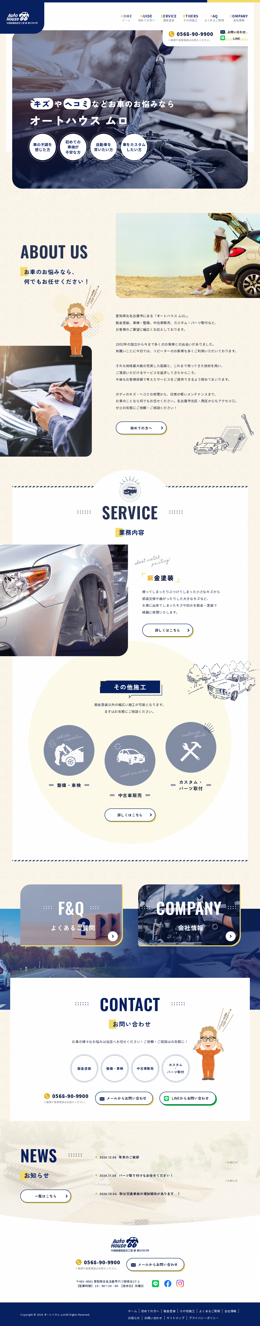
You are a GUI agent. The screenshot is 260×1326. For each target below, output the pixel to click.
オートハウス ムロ (55, 1314)
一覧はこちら (46, 1195)
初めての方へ (141, 427)
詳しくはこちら (167, 630)
